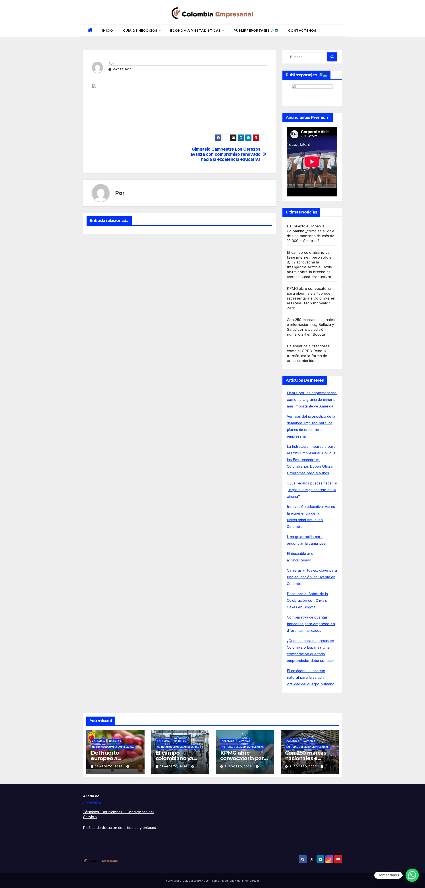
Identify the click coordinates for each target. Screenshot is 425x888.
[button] (340, 31)
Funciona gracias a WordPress (188, 880)
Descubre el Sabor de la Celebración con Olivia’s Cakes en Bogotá (307, 600)
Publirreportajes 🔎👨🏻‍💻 (256, 31)
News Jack (228, 880)
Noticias (115, 741)
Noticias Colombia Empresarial (113, 747)
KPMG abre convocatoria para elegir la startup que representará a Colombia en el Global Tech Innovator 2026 (311, 298)
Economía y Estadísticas (196, 31)
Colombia (98, 741)
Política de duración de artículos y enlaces (119, 827)
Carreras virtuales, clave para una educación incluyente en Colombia (312, 577)
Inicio (107, 31)
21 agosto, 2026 (109, 766)
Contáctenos (302, 31)
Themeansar (250, 880)
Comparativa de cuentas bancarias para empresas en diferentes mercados (311, 624)
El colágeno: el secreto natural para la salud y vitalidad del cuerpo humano (310, 677)
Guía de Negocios (141, 31)
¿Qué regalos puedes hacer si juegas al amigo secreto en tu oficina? (312, 490)
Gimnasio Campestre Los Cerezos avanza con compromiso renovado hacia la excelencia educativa (225, 154)
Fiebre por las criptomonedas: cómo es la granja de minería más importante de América (312, 399)
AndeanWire (93, 802)
